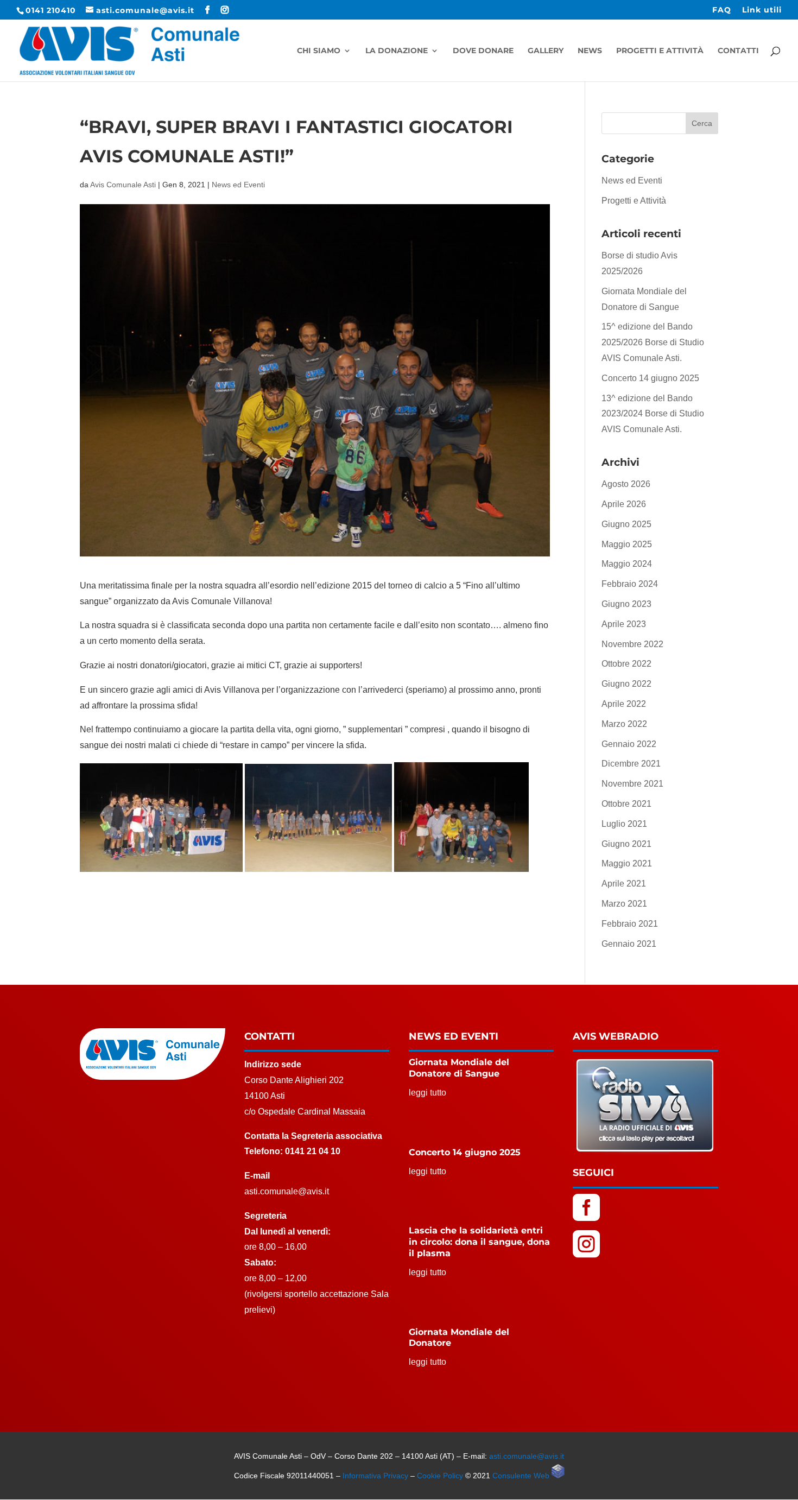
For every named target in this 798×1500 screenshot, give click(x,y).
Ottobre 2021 (626, 803)
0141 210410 (51, 10)
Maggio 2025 (626, 544)
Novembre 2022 (632, 644)
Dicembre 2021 (631, 763)
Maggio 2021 (626, 863)
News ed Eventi (238, 184)
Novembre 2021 (632, 783)
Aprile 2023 (623, 624)
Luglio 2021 (624, 823)
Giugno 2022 (626, 683)
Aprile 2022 (623, 703)
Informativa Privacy (375, 1475)
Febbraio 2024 (629, 583)
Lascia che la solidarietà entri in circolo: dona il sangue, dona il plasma (479, 1241)
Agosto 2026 (625, 484)
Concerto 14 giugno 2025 (650, 378)
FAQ (721, 10)
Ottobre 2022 (626, 663)
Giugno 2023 (626, 604)
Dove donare (483, 51)
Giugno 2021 (626, 844)
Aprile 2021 (623, 883)
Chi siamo (318, 51)
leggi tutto (427, 1092)
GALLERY (545, 51)
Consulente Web (522, 1475)
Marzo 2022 (624, 724)
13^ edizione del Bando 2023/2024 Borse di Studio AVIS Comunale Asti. (652, 414)
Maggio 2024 (626, 563)
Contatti (738, 51)
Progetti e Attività (660, 51)
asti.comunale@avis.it (526, 1456)
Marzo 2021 (624, 903)
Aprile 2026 (623, 504)
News (590, 51)
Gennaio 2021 (628, 943)
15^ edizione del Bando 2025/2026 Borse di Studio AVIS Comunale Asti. (652, 342)
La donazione (396, 51)
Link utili (762, 10)
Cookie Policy (440, 1475)
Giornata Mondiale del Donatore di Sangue (459, 1068)
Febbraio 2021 (629, 923)
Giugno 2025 (626, 524)
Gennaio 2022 (628, 744)
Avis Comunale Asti (123, 184)
